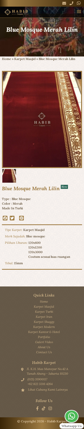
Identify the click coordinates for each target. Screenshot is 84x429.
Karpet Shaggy (44, 322)
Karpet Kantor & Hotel (44, 332)
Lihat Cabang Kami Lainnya (48, 389)
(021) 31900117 (37, 379)
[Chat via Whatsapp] (72, 416)
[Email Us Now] (64, 3)
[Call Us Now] (71, 3)
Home (6, 59)
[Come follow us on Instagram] (50, 409)
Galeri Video (44, 342)
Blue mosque (35, 236)
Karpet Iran (44, 317)
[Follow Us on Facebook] (37, 409)
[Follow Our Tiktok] (43, 409)
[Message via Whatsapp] (79, 3)
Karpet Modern (44, 327)
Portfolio (44, 337)
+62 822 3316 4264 (40, 384)
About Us (44, 347)
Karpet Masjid (25, 59)
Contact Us (44, 352)
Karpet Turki (44, 312)
